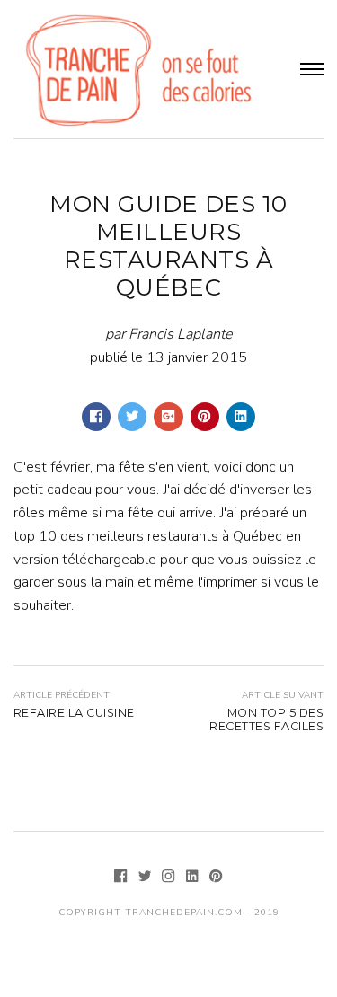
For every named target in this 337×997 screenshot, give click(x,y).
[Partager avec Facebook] (96, 416)
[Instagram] (170, 878)
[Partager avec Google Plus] (168, 416)
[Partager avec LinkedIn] (240, 416)
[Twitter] (146, 878)
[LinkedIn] (194, 878)
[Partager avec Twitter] (132, 416)
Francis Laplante (180, 334)
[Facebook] (122, 878)
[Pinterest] (216, 878)
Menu (312, 69)
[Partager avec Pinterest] (205, 416)
